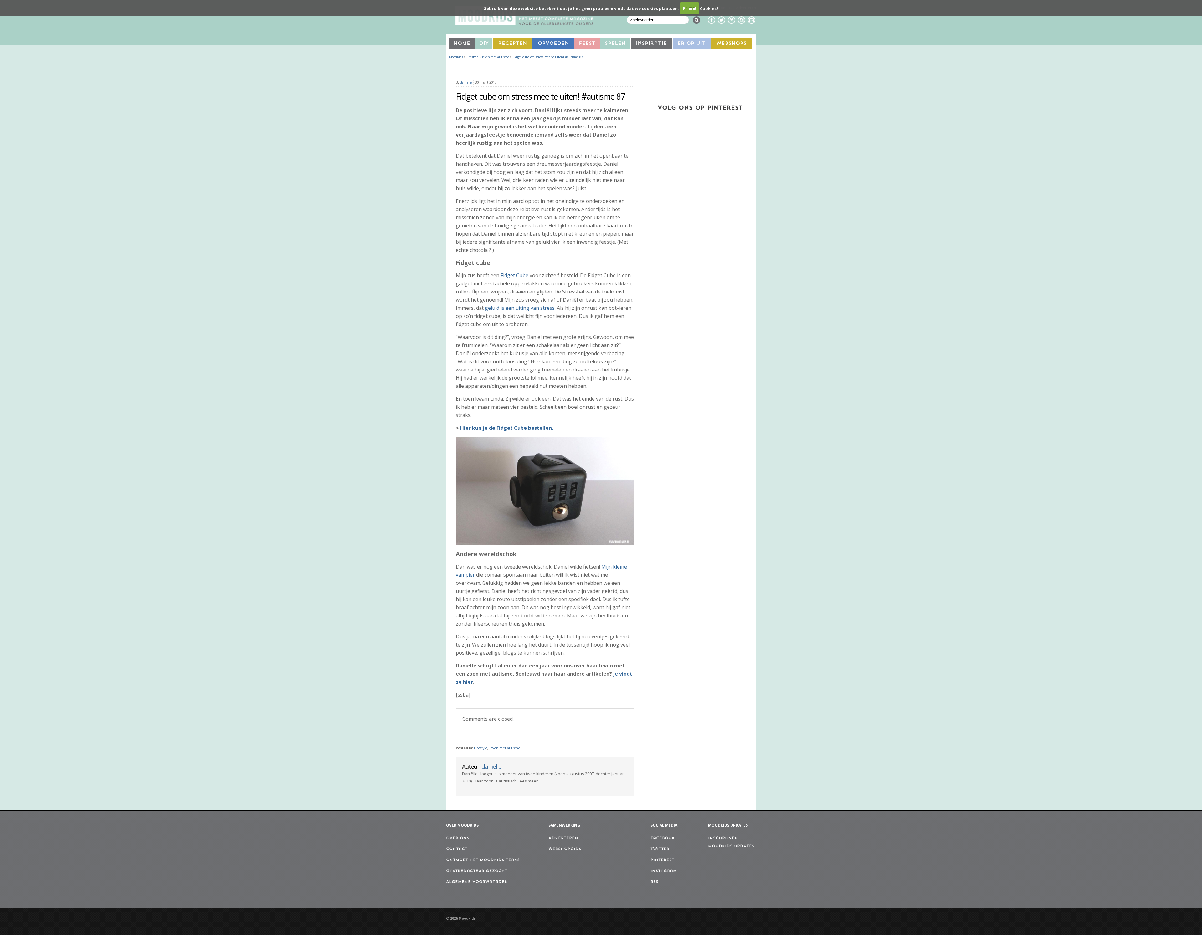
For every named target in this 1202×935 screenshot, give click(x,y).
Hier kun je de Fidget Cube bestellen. (506, 427)
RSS (654, 882)
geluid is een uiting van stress (520, 307)
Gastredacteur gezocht (476, 871)
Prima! (689, 8)
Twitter (659, 849)
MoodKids (456, 57)
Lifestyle (480, 748)
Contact (456, 849)
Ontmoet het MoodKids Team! (483, 860)
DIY (484, 43)
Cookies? (709, 8)
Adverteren (563, 838)
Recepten (512, 43)
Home (462, 43)
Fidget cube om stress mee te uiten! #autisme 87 (548, 57)
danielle (466, 82)
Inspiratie (651, 43)
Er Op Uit (691, 43)
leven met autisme (504, 748)
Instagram (663, 871)
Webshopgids (564, 849)
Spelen (615, 43)
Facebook (662, 838)
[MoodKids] (524, 23)
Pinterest (662, 860)
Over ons (457, 838)
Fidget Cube (514, 275)
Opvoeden (553, 43)
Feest (587, 43)
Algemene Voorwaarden (477, 882)
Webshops (731, 43)
